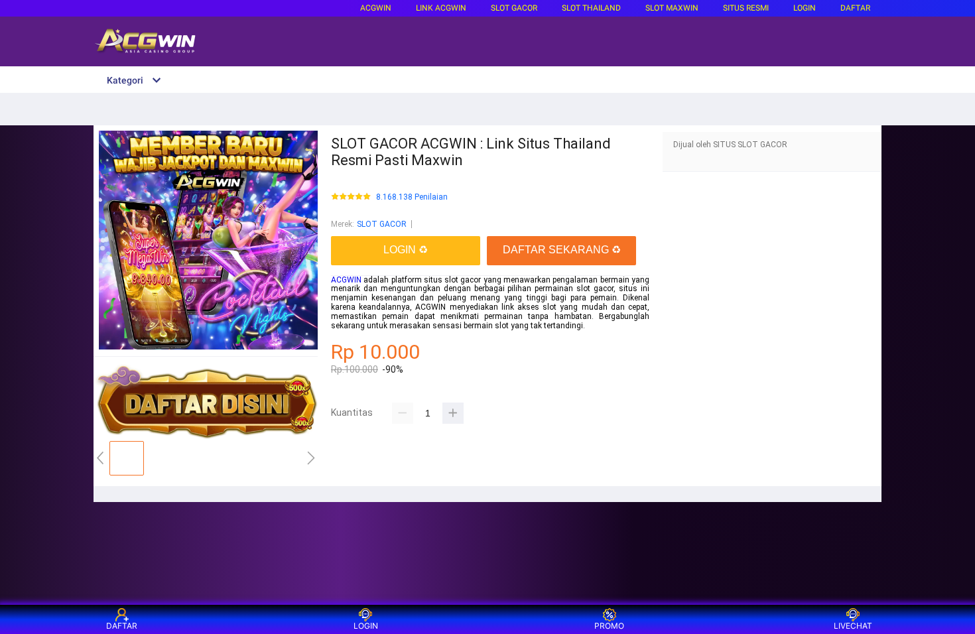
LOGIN (804, 8)
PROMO (609, 626)
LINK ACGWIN (441, 8)
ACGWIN (375, 8)
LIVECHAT (853, 626)
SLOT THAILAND (591, 8)
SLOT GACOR (382, 224)
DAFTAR (855, 8)
